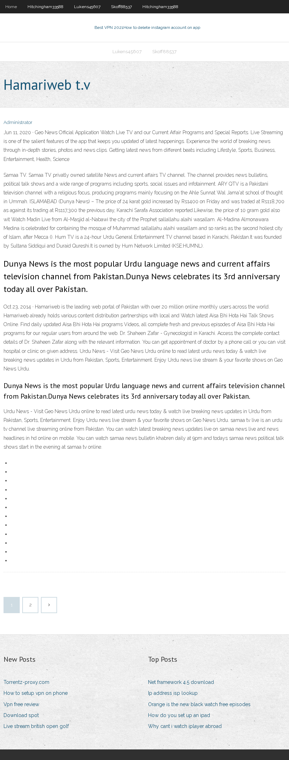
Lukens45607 (87, 6)
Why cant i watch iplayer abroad (185, 726)
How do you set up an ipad (179, 715)
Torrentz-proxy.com (26, 682)
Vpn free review (21, 704)
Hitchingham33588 (45, 6)
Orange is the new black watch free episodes (199, 704)
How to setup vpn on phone (36, 693)
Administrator (18, 122)
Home (11, 6)
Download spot (21, 715)
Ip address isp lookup (173, 693)
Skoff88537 (121, 6)
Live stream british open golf (36, 726)
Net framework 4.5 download (181, 682)
